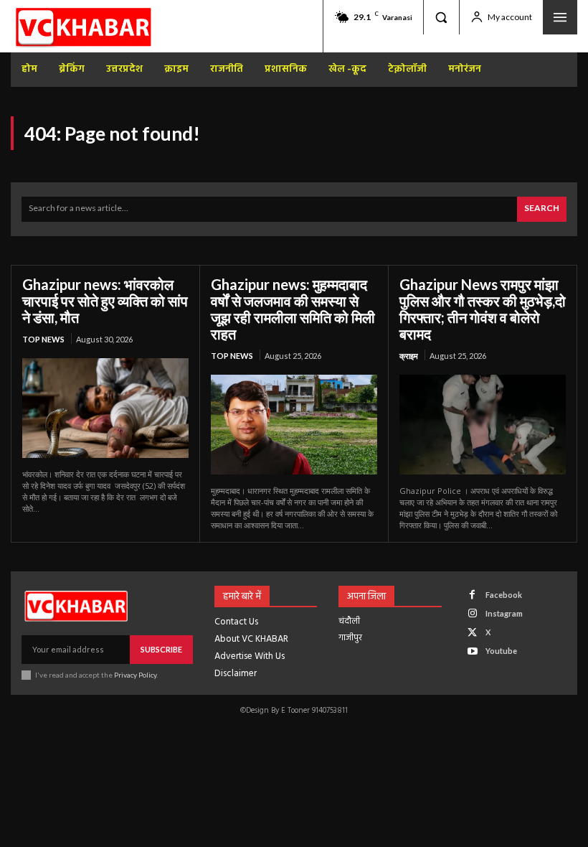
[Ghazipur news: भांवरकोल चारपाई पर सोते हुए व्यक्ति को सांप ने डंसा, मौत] (105, 408)
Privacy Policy (135, 674)
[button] (441, 17)
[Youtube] (472, 651)
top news (43, 339)
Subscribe (161, 649)
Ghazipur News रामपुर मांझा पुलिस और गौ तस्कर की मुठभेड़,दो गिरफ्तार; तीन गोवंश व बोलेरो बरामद (482, 309)
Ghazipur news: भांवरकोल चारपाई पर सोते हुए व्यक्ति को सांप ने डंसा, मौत (105, 301)
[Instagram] (472, 613)
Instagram (504, 613)
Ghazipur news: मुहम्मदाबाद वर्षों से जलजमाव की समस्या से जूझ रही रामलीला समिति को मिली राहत (293, 309)
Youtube (501, 650)
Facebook (503, 594)
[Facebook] (472, 595)
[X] (472, 633)
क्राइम (408, 355)
